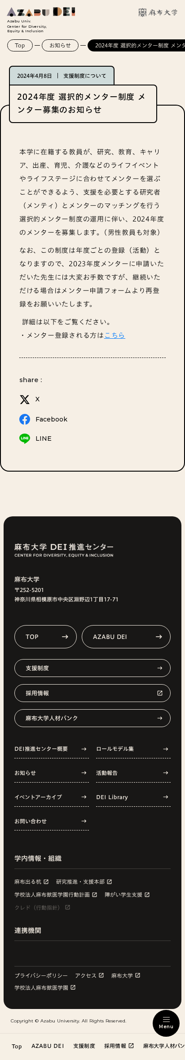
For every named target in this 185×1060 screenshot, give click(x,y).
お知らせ (60, 45)
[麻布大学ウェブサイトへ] (158, 12)
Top (20, 45)
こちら (114, 335)
